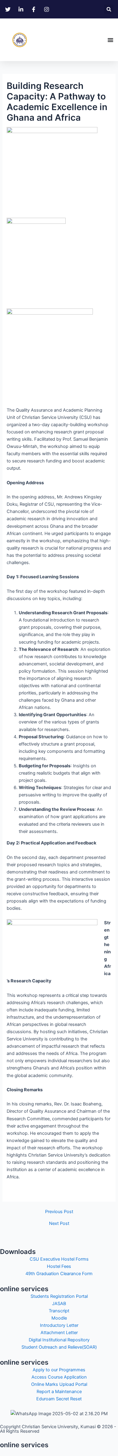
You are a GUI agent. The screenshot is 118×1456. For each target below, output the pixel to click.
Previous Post (59, 1212)
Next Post (59, 1223)
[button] (108, 9)
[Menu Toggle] (110, 40)
